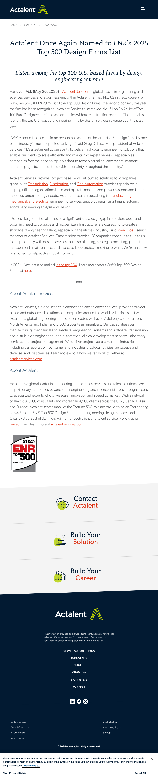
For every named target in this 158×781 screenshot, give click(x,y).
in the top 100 (66, 265)
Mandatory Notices (20, 738)
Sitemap (107, 733)
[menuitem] (79, 652)
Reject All (140, 773)
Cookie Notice (110, 722)
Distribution (59, 184)
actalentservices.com (26, 359)
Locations (79, 680)
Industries (79, 658)
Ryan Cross (126, 230)
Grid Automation (90, 184)
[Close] (152, 758)
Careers (79, 687)
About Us (79, 672)
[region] (79, 767)
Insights (79, 665)
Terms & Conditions (20, 727)
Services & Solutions (79, 651)
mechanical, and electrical (29, 201)
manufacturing (120, 196)
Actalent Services (75, 92)
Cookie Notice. (31, 765)
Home (29, 9)
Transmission (38, 184)
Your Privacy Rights (14, 773)
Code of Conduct (19, 722)
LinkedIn (16, 424)
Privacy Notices (18, 733)
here (27, 271)
